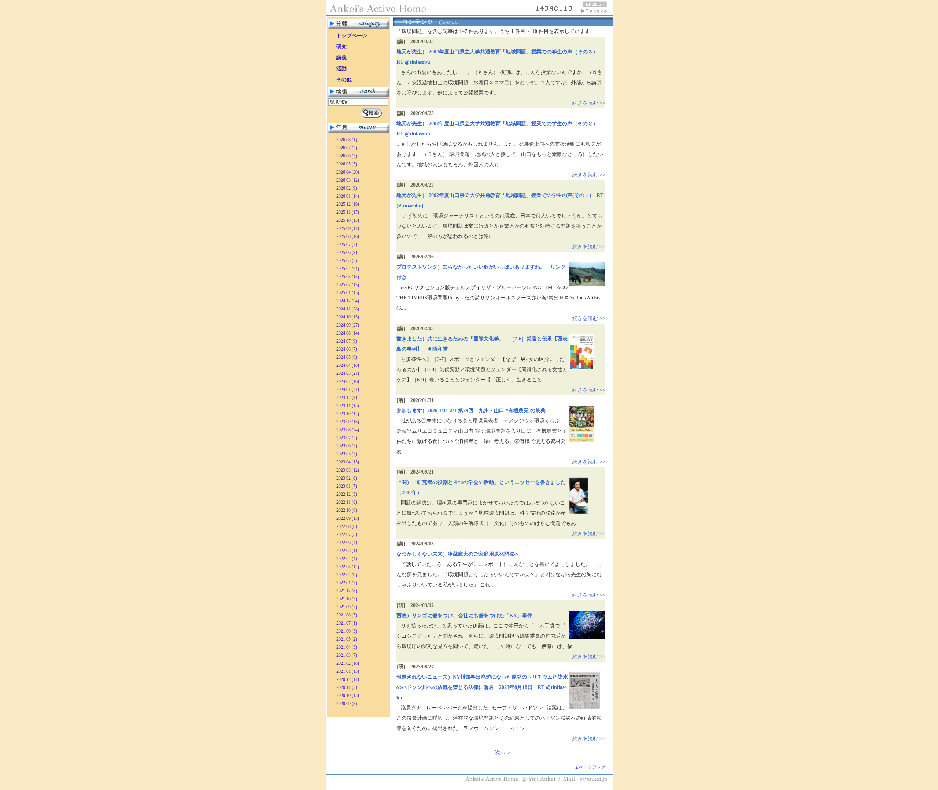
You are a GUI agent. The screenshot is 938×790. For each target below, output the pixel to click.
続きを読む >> (588, 103)
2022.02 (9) (346, 574)
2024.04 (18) (347, 365)
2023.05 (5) (346, 454)
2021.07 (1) (346, 623)
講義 (341, 57)
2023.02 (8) (346, 478)
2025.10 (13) (347, 220)
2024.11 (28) (347, 309)
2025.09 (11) (347, 228)
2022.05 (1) (346, 550)
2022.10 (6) (346, 510)
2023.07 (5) (346, 437)
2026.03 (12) (347, 180)
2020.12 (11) (347, 679)
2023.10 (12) (347, 413)
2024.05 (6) (346, 357)
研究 (341, 46)
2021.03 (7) (346, 655)
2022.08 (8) (346, 526)
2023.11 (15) (347, 405)
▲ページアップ (590, 767)
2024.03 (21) (347, 373)
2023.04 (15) (347, 462)
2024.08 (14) (347, 333)
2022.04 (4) (346, 558)
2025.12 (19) (347, 204)
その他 (344, 79)
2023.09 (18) (347, 421)
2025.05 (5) (346, 260)
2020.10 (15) (347, 695)
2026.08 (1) (346, 139)
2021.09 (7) (346, 607)
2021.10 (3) (346, 598)
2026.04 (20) (347, 172)
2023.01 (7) (346, 486)
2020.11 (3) (346, 687)
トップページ (351, 35)
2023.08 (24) (347, 429)
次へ (500, 752)
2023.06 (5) (346, 445)
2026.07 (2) (346, 147)
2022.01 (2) (346, 582)
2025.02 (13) (347, 284)
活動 (341, 68)
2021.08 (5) (346, 615)
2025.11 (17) (347, 212)
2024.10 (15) (347, 317)
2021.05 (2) (346, 639)
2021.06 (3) (346, 631)
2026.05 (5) (346, 164)
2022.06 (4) (346, 542)
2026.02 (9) (346, 188)
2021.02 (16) (347, 663)
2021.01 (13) (347, 671)
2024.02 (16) (347, 381)
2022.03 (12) (347, 566)
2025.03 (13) (347, 276)
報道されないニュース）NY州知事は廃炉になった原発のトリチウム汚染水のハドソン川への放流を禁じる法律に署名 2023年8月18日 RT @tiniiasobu (482, 687)
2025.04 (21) (347, 268)
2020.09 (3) (346, 703)
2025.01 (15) (347, 292)
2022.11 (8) (346, 502)
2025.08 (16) (347, 236)
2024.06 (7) (346, 349)
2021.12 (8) (346, 590)
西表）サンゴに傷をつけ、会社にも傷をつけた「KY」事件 (464, 615)
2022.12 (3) (346, 494)
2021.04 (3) (346, 647)
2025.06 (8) (346, 252)
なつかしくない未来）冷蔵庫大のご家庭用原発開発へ (458, 554)
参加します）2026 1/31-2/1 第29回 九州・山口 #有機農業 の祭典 (471, 410)
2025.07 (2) (346, 244)
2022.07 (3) (346, 534)
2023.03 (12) (347, 470)
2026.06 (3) (346, 156)
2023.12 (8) (346, 397)
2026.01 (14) (347, 196)
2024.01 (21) (347, 389)
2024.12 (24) (347, 300)
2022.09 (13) (347, 518)
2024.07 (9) (346, 341)
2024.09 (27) (347, 325)
